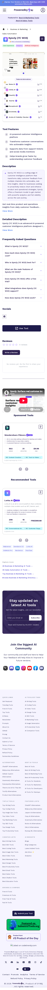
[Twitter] (6, 962)
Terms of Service (8, 745)
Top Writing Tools (8, 805)
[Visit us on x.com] (5, 668)
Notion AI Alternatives (33, 823)
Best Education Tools (10, 881)
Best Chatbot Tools (9, 878)
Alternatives (8, 762)
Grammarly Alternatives (11, 780)
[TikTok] (41, 962)
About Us (5, 727)
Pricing (4, 734)
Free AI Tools (7, 709)
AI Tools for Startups (32, 792)
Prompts (5, 723)
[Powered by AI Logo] (23, 10)
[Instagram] (35, 962)
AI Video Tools (30, 709)
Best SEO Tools (8, 845)
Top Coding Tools (8, 809)
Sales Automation (9, 34)
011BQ (40, 983)
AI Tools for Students (32, 781)
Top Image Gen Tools (10, 812)
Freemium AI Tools (9, 895)
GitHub (4, 731)
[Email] (24, 962)
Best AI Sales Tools (24, 21)
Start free (33, 2)
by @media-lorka (9, 531)
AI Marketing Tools (31, 720)
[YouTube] (17, 969)
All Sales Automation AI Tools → (16, 570)
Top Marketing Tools (9, 820)
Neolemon (19, 550)
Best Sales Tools (8, 874)
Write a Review (11, 352)
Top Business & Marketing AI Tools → (18, 574)
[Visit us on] (42, 668)
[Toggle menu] (4, 10)
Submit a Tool (7, 741)
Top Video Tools (8, 816)
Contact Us (6, 738)
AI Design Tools (30, 712)
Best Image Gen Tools (10, 852)
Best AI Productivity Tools (34, 777)
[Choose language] (26, 969)
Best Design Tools (9, 863)
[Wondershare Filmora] (7, 428)
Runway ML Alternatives (33, 831)
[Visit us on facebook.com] (36, 668)
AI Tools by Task (32, 697)
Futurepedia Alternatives (11, 784)
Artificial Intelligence (32, 45)
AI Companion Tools (32, 731)
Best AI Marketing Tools (29, 18)
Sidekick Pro (7, 550)
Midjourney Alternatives (11, 770)
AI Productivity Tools (32, 727)
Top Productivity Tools (10, 831)
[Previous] (20, 469)
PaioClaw (29, 550)
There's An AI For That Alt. (11, 788)
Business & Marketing (18, 29)
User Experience (8, 45)
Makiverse (7, 546)
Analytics (19, 45)
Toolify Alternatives (9, 791)
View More (7, 211)
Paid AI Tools (7, 902)
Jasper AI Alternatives (33, 812)
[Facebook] (29, 962)
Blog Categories (30, 845)
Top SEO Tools (7, 823)
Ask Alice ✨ (29, 852)
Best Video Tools (8, 856)
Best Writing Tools (9, 841)
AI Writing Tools (30, 701)
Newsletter (6, 720)
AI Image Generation (32, 723)
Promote (15, 974)
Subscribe (35, 618)
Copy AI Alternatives (32, 816)
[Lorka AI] (7, 493)
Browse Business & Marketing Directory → (20, 578)
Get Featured (7, 701)
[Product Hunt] (23, 937)
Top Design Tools (8, 827)
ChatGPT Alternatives (10, 766)
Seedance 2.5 (19, 546)
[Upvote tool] (41, 427)
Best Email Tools (8, 870)
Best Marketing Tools (10, 859)
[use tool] (42, 38)
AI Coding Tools (30, 705)
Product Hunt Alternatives (11, 795)
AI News (5, 716)
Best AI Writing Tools (32, 770)
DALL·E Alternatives (32, 827)
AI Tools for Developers (33, 788)
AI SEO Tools (29, 716)
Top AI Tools (8, 801)
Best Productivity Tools (10, 867)
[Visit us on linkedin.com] (17, 668)
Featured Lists (32, 801)
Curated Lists (9, 837)
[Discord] (12, 962)
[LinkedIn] (18, 962)
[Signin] (43, 10)
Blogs (27, 841)
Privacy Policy (7, 749)
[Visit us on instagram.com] (23, 668)
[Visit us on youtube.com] (30, 668)
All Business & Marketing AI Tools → (17, 566)
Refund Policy (7, 752)
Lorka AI (29, 546)
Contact (6, 974)
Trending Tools (7, 705)
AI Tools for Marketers (33, 785)
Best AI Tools (30, 766)
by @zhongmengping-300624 (13, 460)
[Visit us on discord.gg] (11, 668)
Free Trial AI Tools (9, 899)
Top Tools (6, 712)
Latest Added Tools (32, 848)
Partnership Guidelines (10, 756)
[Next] (27, 469)
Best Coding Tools (9, 848)
